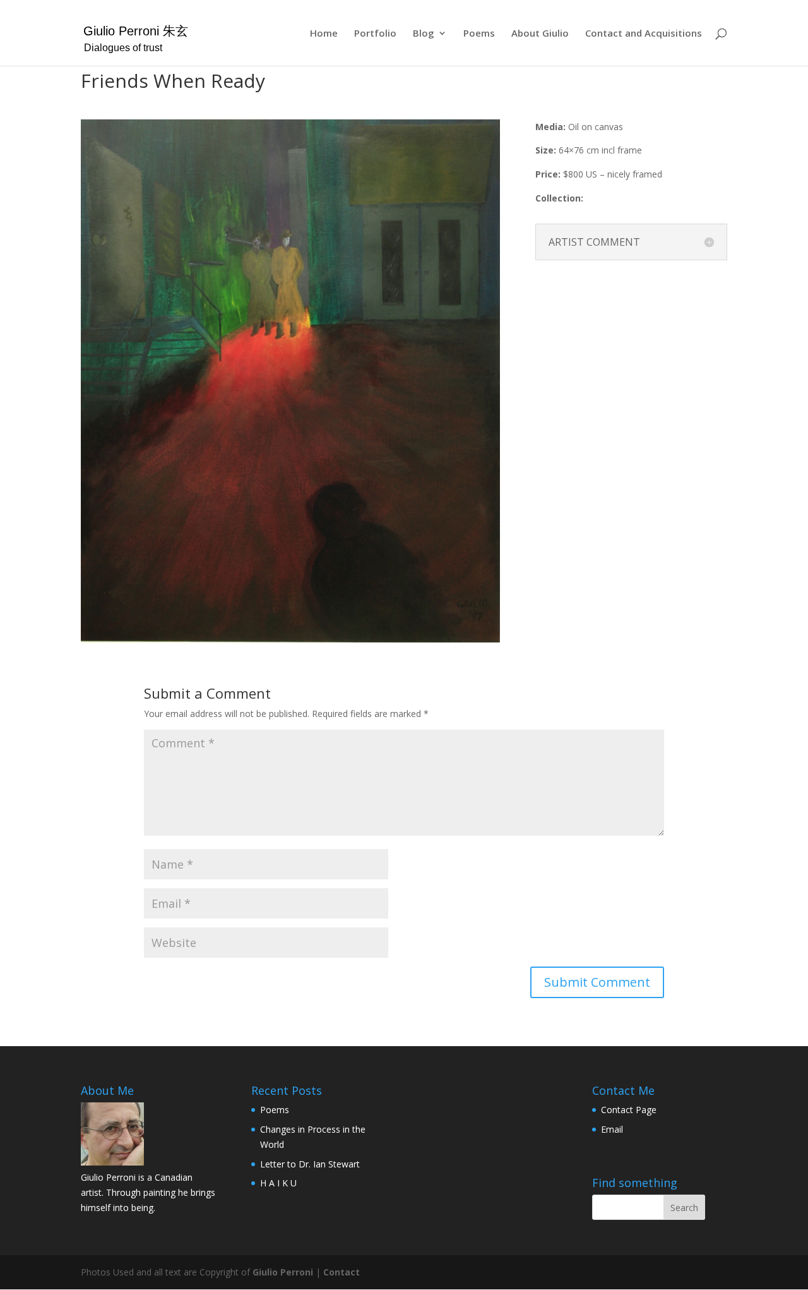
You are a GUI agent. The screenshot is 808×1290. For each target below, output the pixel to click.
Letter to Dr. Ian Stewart (310, 1164)
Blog (423, 33)
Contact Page (628, 1110)
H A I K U (278, 1183)
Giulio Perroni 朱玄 (135, 31)
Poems (479, 33)
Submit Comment (597, 982)
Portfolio (375, 33)
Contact (341, 1272)
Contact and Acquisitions (643, 33)
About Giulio (540, 33)
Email (612, 1129)
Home (324, 33)
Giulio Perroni (282, 1272)
